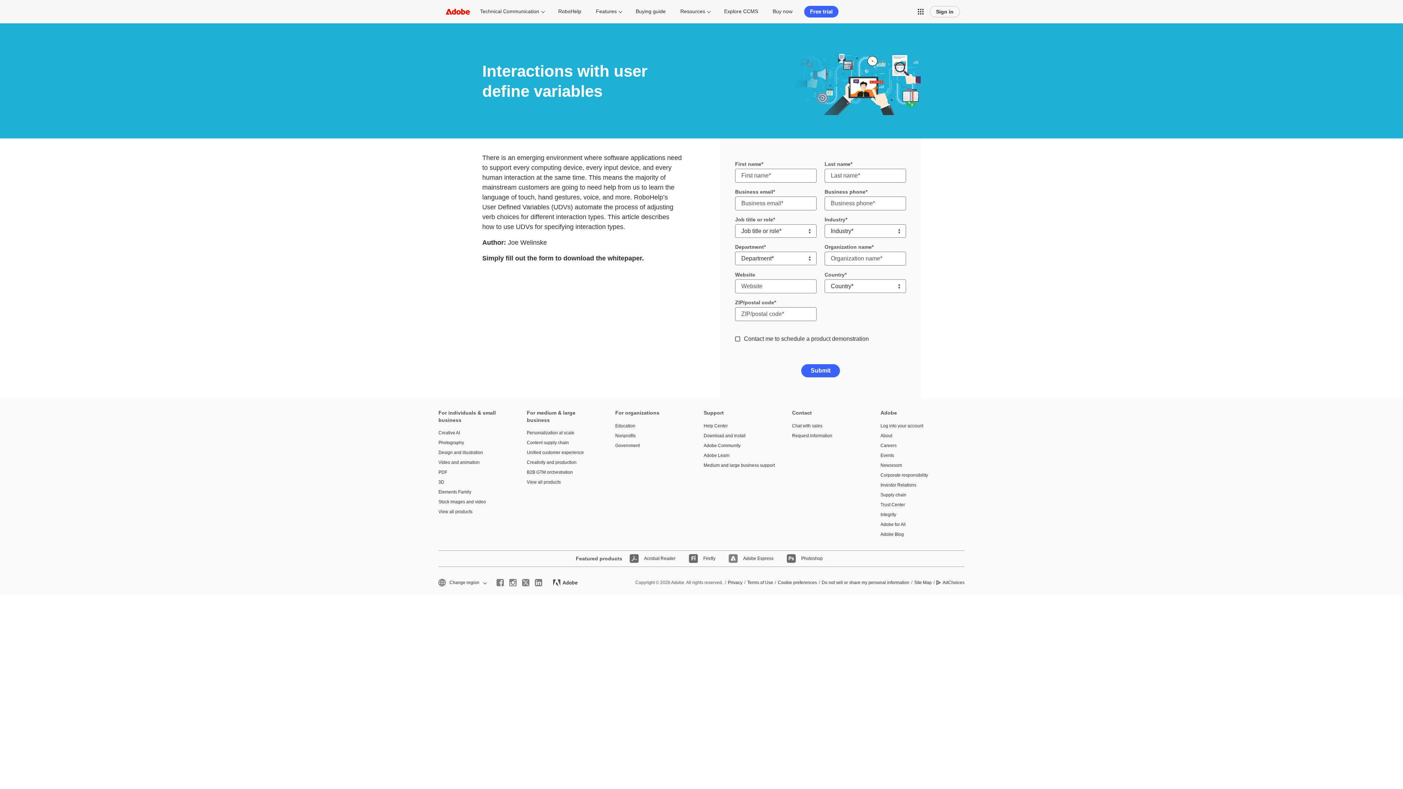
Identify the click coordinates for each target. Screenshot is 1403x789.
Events (887, 455)
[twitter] (525, 582)
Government (627, 445)
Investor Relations (898, 485)
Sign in (945, 12)
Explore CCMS (741, 11)
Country (835, 275)
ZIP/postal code (754, 302)
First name (748, 164)
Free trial (821, 11)
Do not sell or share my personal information (865, 582)
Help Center (716, 425)
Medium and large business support (737, 465)
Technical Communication (509, 11)
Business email (754, 192)
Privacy (735, 582)
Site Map (923, 582)
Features (606, 11)
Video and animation (459, 462)
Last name (838, 164)
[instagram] (513, 582)
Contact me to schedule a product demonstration (806, 339)
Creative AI (449, 432)
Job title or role (754, 219)
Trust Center (893, 504)
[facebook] (500, 582)
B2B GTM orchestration (550, 472)
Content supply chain (548, 442)
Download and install (725, 435)
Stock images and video (462, 501)
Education (625, 425)
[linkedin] (538, 582)
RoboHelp (569, 11)
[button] (921, 12)
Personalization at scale (550, 432)
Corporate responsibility (904, 475)
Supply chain (893, 495)
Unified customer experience (555, 452)
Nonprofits (625, 435)
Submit (820, 370)
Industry (835, 219)
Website (745, 275)
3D (441, 482)
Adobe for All (893, 524)
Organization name (848, 247)
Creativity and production (552, 462)
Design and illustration (460, 452)
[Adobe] (458, 11)
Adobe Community (722, 445)
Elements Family (454, 492)
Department (749, 247)
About (886, 435)
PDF (442, 472)
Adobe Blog (892, 534)
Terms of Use (760, 582)
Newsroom (891, 465)
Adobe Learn (717, 455)
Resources (692, 11)
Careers (889, 445)
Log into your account (902, 425)
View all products (455, 511)
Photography (451, 442)
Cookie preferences (797, 582)
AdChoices (954, 582)
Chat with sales (807, 425)
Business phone (845, 192)
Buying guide (651, 11)
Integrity (888, 514)
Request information (812, 435)
